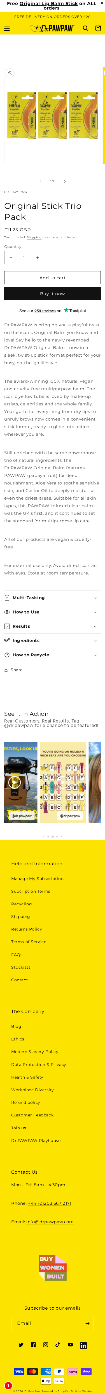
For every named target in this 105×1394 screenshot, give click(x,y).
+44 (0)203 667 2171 (49, 1203)
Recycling (21, 903)
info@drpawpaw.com (50, 1221)
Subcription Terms (30, 891)
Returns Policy (26, 929)
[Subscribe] (87, 1323)
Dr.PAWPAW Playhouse (35, 1140)
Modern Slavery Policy (35, 1051)
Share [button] (17, 669)
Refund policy (25, 1102)
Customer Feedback (32, 1115)
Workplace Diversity (32, 1089)
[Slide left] (40, 181)
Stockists (21, 967)
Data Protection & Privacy (38, 1064)
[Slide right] (65, 181)
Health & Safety (27, 1077)
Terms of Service (28, 941)
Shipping (34, 237)
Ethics (17, 1039)
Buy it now (52, 293)
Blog (16, 1026)
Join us (18, 1127)
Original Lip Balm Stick (49, 3)
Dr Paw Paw (32, 1391)
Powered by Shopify (55, 1391)
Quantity (12, 246)
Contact (19, 979)
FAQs (16, 954)
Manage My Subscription (37, 878)
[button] (7, 28)
